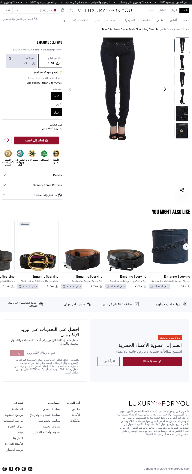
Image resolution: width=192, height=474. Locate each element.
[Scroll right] (186, 246)
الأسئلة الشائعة (13, 444)
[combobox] (36, 10)
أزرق (56, 112)
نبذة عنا (18, 432)
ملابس (160, 20)
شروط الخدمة (51, 426)
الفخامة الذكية (80, 20)
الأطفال (162, 10)
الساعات (111, 20)
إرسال (17, 353)
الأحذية (76, 415)
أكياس (173, 20)
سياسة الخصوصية (49, 421)
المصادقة (17, 409)
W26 (56, 96)
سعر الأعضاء (162, 286)
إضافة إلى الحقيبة (34, 140)
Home (186, 29)
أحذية (186, 20)
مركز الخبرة (15, 426)
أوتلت (63, 20)
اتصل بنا (18, 438)
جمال (97, 20)
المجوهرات (129, 20)
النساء (185, 10)
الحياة (151, 10)
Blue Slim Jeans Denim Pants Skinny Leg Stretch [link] (130, 29)
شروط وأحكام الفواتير (46, 432)
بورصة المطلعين (13, 421)
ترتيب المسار (15, 450)
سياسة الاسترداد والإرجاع (44, 415)
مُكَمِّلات (145, 20)
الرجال (173, 10)
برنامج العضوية (14, 415)
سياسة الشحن (51, 409)
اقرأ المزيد (108, 361)
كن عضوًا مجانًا (152, 361)
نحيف (178, 29)
